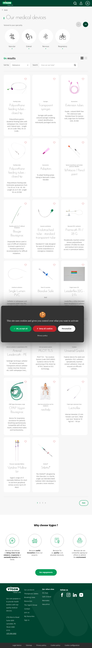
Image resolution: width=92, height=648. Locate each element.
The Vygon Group (30, 605)
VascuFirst (46, 604)
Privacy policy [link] (42, 335)
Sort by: (6, 65)
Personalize (66, 329)
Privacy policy (41, 645)
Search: (35, 65)
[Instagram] (70, 596)
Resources (28, 601)
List (85, 58)
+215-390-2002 (11, 634)
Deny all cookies (46, 329)
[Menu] (87, 3)
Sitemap (29, 645)
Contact (27, 609)
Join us (26, 613)
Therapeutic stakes (31, 594)
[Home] (7, 3)
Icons (82, 58)
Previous (78, 24)
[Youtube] (82, 596)
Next (85, 24)
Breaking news (29, 597)
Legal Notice (17, 645)
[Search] (75, 3)
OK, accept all (22, 329)
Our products (29, 590)
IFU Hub (45, 593)
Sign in (26, 620)
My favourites (29, 616)
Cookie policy (55, 645)
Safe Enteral (46, 597)
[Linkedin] (76, 596)
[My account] (81, 3)
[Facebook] (63, 596)
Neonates (45, 601)
